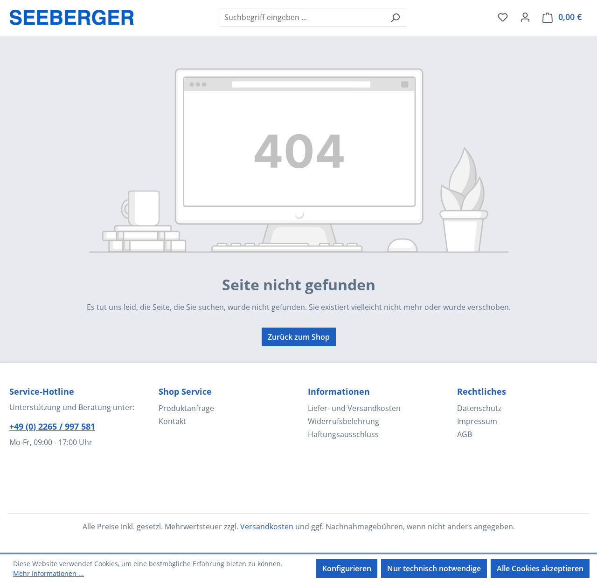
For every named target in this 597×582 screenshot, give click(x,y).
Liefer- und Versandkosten (354, 408)
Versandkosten (266, 526)
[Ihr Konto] (525, 16)
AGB (464, 434)
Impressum (477, 421)
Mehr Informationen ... (48, 573)
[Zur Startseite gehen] (71, 15)
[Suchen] (395, 17)
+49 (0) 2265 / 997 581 (52, 426)
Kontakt (172, 421)
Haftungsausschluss (343, 434)
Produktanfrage (186, 408)
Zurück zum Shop (299, 337)
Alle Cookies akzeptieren (540, 568)
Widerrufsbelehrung (343, 421)
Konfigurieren (346, 568)
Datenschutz (479, 408)
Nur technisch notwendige (434, 568)
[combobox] (302, 17)
